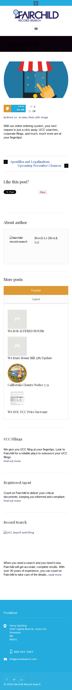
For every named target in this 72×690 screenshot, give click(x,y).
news (24, 117)
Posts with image (38, 117)
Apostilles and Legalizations (30, 162)
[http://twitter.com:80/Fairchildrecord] (14, 680)
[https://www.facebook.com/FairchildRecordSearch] (7, 680)
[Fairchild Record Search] (36, 16)
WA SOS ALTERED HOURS (26, 331)
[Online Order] (36, 79)
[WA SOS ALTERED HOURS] (17, 319)
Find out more (12, 461)
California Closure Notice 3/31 (28, 385)
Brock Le (12, 117)
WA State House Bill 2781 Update (30, 358)
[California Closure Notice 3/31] (17, 373)
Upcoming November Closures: (40, 166)
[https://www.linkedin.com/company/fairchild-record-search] (21, 680)
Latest (36, 299)
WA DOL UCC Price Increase (27, 412)
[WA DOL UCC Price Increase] (17, 400)
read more (55, 574)
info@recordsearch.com (23, 659)
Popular (36, 290)
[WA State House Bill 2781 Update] (17, 346)
